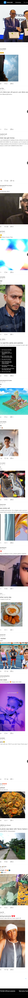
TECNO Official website (7, 991)
